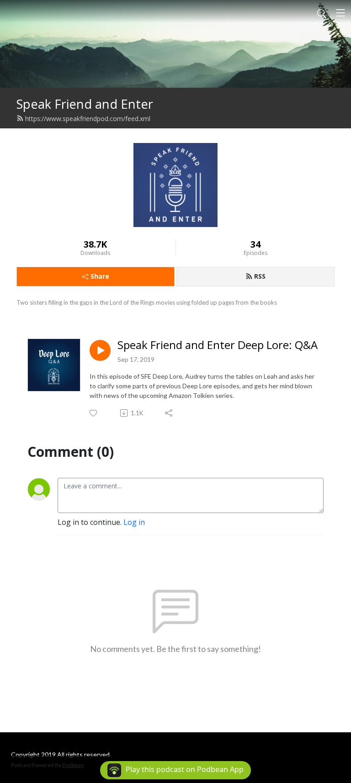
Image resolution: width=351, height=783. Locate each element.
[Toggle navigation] (340, 12)
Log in (134, 522)
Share (99, 276)
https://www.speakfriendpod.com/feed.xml (87, 118)
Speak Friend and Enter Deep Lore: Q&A (217, 345)
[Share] (169, 413)
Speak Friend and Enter (84, 103)
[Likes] (94, 413)
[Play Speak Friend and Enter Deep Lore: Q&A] (100, 350)
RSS (260, 276)
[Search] (322, 13)
